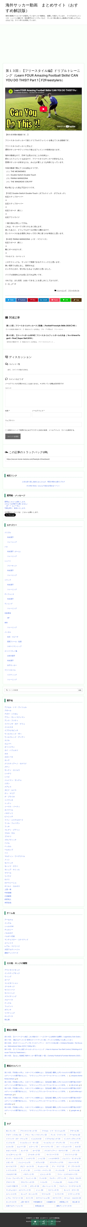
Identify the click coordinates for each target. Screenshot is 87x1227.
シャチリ (8, 774)
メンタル (8, 632)
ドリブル (8, 532)
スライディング (10, 996)
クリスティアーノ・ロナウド (16, 764)
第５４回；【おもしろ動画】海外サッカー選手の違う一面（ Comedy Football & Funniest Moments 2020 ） (43, 1056)
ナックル (8, 1003)
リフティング (12, 675)
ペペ (6, 853)
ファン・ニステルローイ (14, 820)
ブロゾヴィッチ (10, 840)
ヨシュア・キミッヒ (12, 870)
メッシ (7, 860)
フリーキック (12, 566)
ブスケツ (8, 836)
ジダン (7, 783)
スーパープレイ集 (11, 651)
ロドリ (7, 880)
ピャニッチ (9, 817)
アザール (8, 711)
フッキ (7, 826)
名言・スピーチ (12, 637)
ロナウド (57, 1198)
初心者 (7, 1020)
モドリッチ (9, 863)
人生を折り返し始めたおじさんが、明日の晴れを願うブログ (43, 482)
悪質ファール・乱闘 (14, 641)
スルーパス (9, 1000)
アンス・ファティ (11, 720)
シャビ (7, 777)
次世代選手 (11, 656)
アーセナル (9, 920)
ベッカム (8, 846)
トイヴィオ (9, 800)
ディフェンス (9, 594)
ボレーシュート (49, 1186)
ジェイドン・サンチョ (13, 780)
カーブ (7, 980)
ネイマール (9, 810)
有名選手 (10, 537)
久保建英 (8, 896)
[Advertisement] (43, 43)
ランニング (8, 604)
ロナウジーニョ (10, 883)
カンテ (7, 760)
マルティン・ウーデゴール (15, 856)
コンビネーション (11, 983)
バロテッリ (9, 813)
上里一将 (8, 889)
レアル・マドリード (12, 946)
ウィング (8, 976)
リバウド (8, 876)
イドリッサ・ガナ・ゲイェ (15, 724)
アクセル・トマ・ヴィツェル (16, 707)
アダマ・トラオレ (11, 714)
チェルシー (9, 930)
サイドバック (10, 993)
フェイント (9, 1006)
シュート (8, 561)
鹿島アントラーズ (11, 953)
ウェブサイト (10, 420)
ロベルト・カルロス (12, 886)
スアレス (8, 787)
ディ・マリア (10, 793)
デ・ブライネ (10, 797)
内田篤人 (8, 899)
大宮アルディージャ (12, 950)
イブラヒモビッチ (11, 730)
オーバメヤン (10, 747)
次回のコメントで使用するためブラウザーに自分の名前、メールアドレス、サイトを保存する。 (41, 430)
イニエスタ (9, 727)
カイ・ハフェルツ (11, 750)
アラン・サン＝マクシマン (15, 717)
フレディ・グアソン (12, 830)
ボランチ (8, 1010)
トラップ (8, 580)
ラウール (8, 873)
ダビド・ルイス (10, 790)
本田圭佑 (8, 903)
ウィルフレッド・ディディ (15, 737)
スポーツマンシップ (14, 646)
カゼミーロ (9, 757)
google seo (75, 1110)
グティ (7, 767)
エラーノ (33, 1147)
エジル (7, 740)
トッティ (8, 803)
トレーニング (61, 290)
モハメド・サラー (11, 866)
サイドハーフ (10, 990)
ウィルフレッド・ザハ (13, 734)
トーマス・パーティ (12, 807)
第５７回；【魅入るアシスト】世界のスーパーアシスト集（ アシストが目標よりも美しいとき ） (39, 1040)
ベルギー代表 (10, 936)
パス (6, 547)
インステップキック (12, 973)
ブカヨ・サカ (10, 833)
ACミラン (10, 1131)
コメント (8, 388)
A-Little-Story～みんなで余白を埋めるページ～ (43, 486)
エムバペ (8, 744)
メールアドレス (38, 411)
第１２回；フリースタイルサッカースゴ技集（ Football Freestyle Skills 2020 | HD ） (41, 325)
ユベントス (9, 943)
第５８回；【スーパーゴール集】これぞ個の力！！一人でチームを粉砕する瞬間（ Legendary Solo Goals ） (43, 1037)
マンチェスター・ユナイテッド (16, 940)
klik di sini (74, 1085)
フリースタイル (73, 290)
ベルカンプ (9, 850)
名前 (7, 411)
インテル (8, 923)
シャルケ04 (9, 926)
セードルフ (11, 1166)
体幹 (6, 622)
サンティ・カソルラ (12, 770)
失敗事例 (8, 613)
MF (8, 618)
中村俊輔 (8, 893)
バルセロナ (9, 933)
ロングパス (9, 1016)
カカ (6, 754)
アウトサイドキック (12, 970)
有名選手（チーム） (14, 551)
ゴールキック (10, 986)
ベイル (7, 843)
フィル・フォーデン (12, 823)
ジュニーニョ (24, 1162)
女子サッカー (12, 665)
